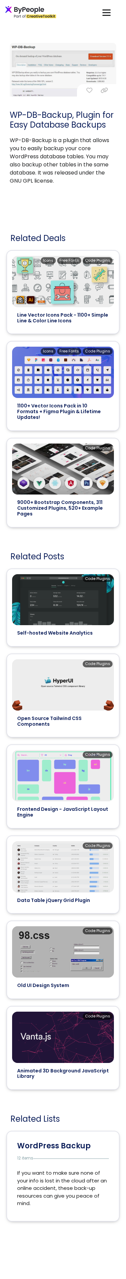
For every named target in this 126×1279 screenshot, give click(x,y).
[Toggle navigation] (106, 12)
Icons (48, 260)
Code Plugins (97, 260)
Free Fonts (69, 260)
